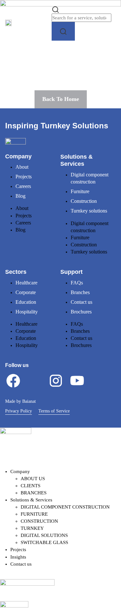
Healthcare (26, 282)
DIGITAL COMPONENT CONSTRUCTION (65, 507)
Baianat (29, 401)
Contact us (81, 302)
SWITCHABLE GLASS (44, 542)
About (21, 167)
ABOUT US (33, 478)
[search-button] (63, 31)
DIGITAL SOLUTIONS (44, 535)
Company (20, 471)
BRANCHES (33, 492)
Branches (80, 292)
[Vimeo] (98, 380)
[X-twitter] (34, 380)
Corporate (25, 292)
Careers (23, 186)
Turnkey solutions (89, 210)
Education (25, 302)
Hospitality (26, 311)
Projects (23, 176)
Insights (18, 557)
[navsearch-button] (55, 9)
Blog (20, 196)
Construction (84, 201)
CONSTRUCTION (39, 521)
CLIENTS (30, 485)
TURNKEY (32, 528)
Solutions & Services (31, 499)
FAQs (77, 282)
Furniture (80, 191)
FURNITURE (34, 514)
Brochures (81, 311)
